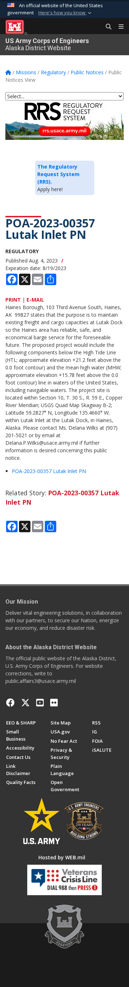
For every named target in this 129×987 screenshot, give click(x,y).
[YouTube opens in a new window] (40, 702)
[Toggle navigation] (118, 27)
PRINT (13, 299)
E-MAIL (35, 299)
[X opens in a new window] (25, 702)
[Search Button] (106, 27)
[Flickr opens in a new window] (54, 702)
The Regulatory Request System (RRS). (58, 174)
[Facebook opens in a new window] (10, 702)
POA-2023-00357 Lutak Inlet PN (49, 471)
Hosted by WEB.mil (61, 857)
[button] (65, 12)
